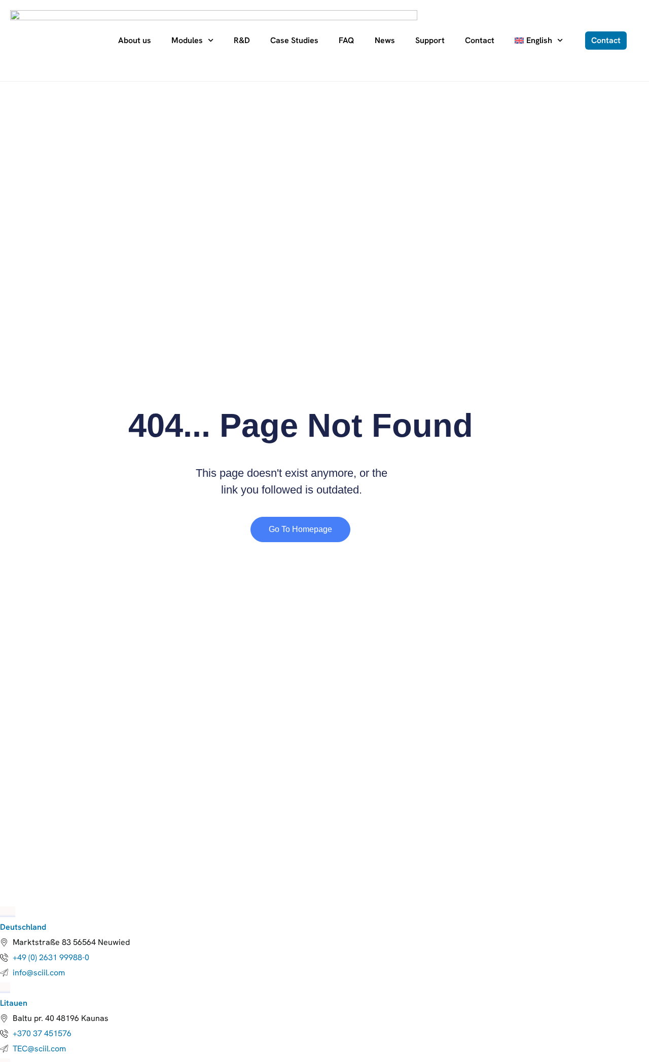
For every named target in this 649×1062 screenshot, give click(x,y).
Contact (479, 40)
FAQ (346, 40)
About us (134, 40)
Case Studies (294, 40)
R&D (242, 40)
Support (430, 40)
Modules (187, 40)
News (385, 40)
